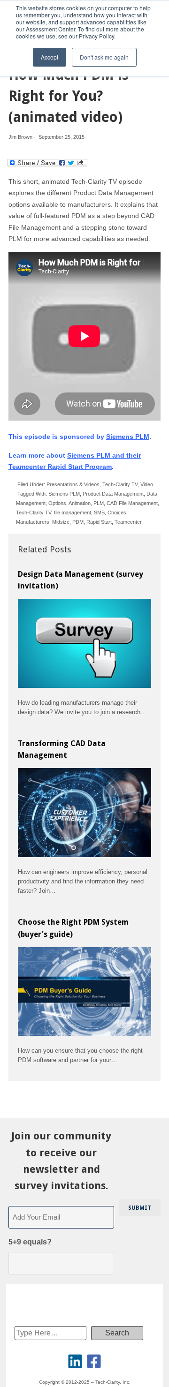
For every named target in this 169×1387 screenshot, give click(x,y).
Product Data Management (113, 494)
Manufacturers (32, 522)
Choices (117, 512)
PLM (98, 503)
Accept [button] (49, 57)
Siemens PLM (127, 436)
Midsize (60, 522)
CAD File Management (132, 503)
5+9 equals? (30, 1242)
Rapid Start (99, 522)
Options (57, 503)
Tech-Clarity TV (120, 484)
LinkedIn (75, 1361)
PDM (78, 522)
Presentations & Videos (73, 484)
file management (72, 512)
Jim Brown (20, 137)
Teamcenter (128, 522)
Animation (80, 503)
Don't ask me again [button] (104, 57)
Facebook (94, 1361)
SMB (99, 512)
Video (146, 484)
